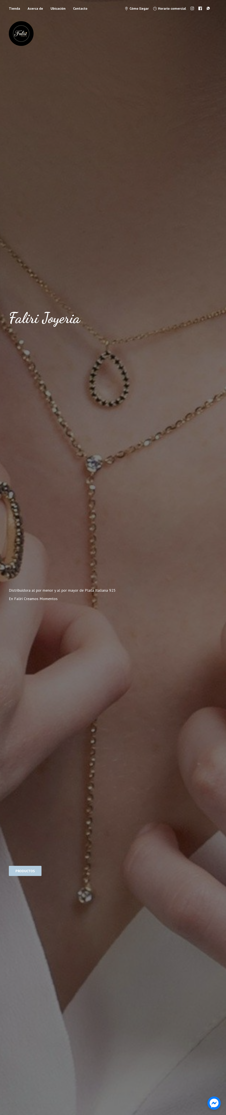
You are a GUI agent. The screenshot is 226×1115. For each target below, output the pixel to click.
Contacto (80, 8)
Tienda (14, 8)
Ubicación (58, 8)
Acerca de (35, 8)
